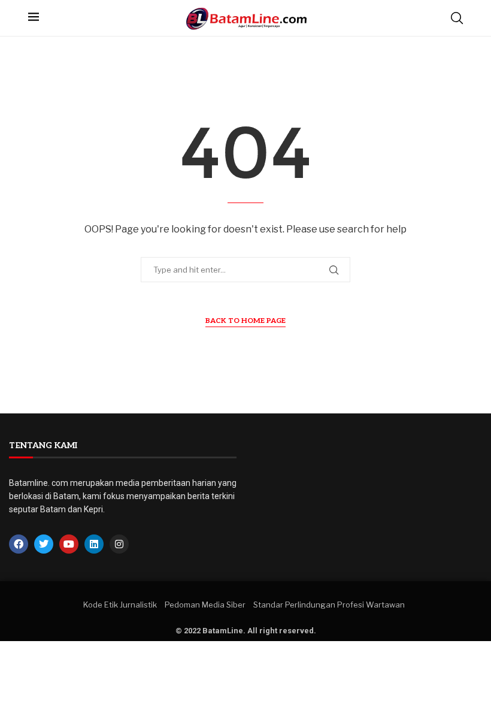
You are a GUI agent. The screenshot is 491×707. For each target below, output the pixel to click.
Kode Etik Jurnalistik (120, 604)
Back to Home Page (245, 320)
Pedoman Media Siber (205, 604)
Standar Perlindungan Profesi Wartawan (329, 604)
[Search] (457, 18)
